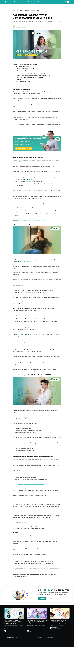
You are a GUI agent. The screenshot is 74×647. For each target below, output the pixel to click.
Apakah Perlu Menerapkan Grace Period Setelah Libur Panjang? (28, 68)
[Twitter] (65, 1)
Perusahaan (17, 10)
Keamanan (52, 637)
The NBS (22, 334)
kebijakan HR (25, 117)
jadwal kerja (23, 281)
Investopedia (21, 160)
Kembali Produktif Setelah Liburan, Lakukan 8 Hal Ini (29, 315)
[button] (68, 2)
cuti (41, 183)
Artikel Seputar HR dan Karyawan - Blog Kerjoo (11, 637)
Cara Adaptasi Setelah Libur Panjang (22, 66)
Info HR (13, 1)
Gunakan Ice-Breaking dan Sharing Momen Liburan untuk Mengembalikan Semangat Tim (33, 75)
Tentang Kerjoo (39, 637)
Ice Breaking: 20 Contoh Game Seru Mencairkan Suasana (31, 484)
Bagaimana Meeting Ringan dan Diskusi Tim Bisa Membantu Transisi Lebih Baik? (31, 73)
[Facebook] (63, 1)
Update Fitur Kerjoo (29, 1)
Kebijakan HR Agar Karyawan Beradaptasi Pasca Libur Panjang (25, 64)
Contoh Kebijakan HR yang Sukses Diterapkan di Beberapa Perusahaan (30, 77)
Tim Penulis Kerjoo (19, 26)
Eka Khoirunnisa (9, 630)
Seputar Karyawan (20, 1)
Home (14, 10)
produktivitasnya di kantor (25, 261)
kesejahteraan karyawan (50, 535)
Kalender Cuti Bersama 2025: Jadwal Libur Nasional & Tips (31, 220)
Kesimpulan (19, 79)
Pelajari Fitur (51, 598)
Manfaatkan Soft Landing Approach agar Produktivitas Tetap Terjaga (28, 72)
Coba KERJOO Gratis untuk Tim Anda (23, 81)
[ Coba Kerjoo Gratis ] (38, 1)
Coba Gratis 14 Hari (46, 637)
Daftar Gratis (42, 598)
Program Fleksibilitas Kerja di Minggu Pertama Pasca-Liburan (27, 70)
